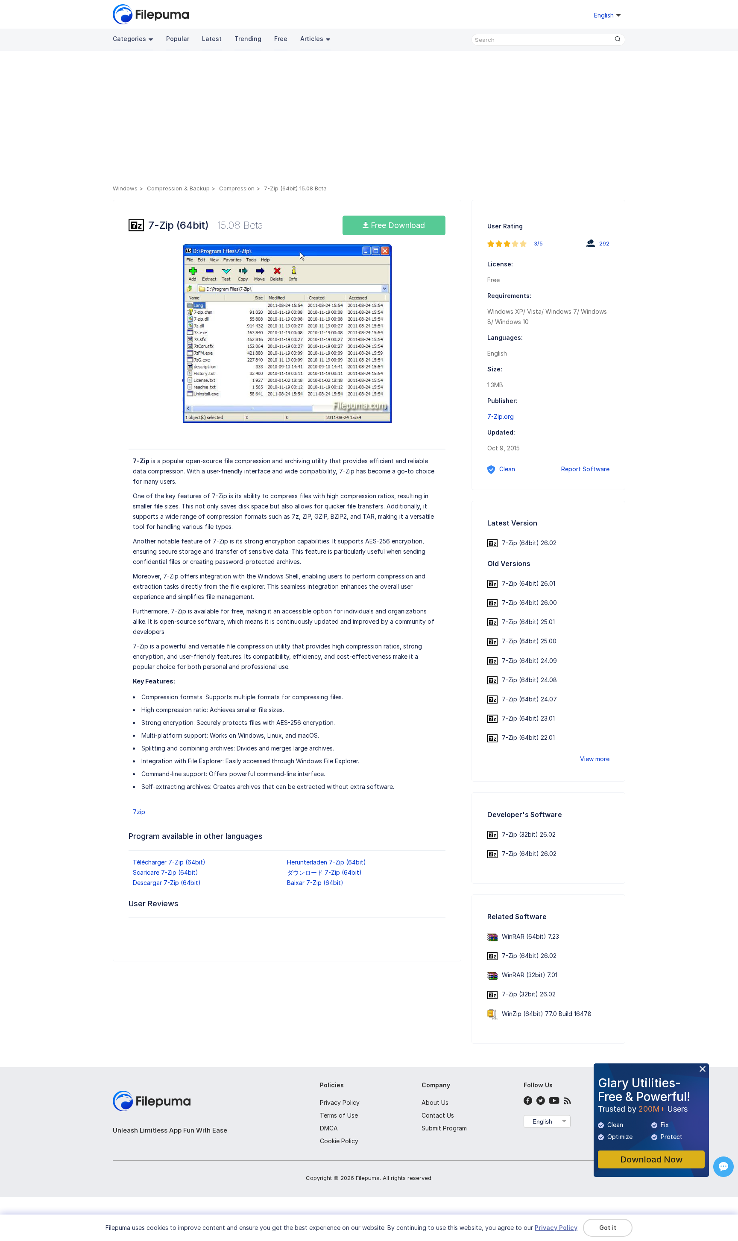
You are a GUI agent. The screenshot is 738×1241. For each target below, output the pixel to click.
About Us (435, 1102)
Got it (607, 1227)
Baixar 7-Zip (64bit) (315, 882)
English (542, 1121)
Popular (177, 38)
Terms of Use (339, 1115)
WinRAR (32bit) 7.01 (529, 974)
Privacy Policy (340, 1102)
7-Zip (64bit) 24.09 (529, 660)
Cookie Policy (339, 1141)
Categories (129, 38)
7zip (139, 811)
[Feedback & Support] (723, 1166)
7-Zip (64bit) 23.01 (528, 718)
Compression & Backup (178, 188)
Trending (247, 38)
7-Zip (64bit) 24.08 (529, 679)
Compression (237, 188)
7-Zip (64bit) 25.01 (528, 621)
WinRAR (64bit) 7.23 (530, 936)
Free (280, 38)
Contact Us (438, 1115)
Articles (311, 38)
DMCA (329, 1128)
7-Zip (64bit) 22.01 (528, 737)
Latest (212, 38)
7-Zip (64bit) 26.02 (529, 542)
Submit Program (444, 1128)
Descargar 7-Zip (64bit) (167, 882)
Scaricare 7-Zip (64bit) (165, 872)
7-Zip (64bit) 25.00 (529, 641)
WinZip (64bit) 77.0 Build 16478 (547, 1013)
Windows (125, 188)
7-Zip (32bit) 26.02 (529, 834)
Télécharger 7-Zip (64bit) (169, 862)
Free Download (397, 225)
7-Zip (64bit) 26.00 (529, 602)
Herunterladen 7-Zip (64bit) (326, 862)
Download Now (651, 1159)
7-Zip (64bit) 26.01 (528, 583)
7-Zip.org (500, 416)
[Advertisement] (369, 119)
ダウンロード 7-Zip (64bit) (324, 872)
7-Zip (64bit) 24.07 (529, 699)
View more (594, 758)
